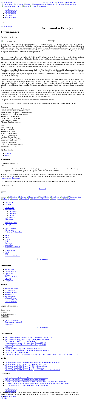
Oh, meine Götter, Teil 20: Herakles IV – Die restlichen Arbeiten (26, 366)
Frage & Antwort (10, 228)
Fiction (7, 235)
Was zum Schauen (11, 292)
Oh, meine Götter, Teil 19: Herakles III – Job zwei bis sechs (24, 368)
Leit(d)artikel (9, 202)
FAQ (6, 254)
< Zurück (8, 153)
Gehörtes (12, 215)
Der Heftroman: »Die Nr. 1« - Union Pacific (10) (21, 341)
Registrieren (9, 324)
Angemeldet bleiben (7, 314)
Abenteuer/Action (11, 223)
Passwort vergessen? (11, 320)
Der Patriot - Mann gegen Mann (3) (16, 352)
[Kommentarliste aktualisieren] (10, 159)
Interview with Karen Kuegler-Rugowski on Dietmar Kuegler (25, 380)
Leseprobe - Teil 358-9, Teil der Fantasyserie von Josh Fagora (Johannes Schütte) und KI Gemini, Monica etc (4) (42, 354)
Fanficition (8, 243)
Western (7, 221)
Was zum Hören (10, 294)
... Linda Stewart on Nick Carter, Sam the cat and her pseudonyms (26, 385)
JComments (42, 189)
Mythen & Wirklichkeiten (13, 232)
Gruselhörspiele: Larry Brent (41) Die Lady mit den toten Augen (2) (27, 350)
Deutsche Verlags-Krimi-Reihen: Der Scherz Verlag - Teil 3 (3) (25, 345)
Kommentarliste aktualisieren (10, 178)
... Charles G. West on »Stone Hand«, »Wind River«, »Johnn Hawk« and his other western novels (37, 383)
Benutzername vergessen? (13, 322)
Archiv (7, 252)
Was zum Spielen (10, 296)
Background (9, 281)
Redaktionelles (10, 250)
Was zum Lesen (10, 290)
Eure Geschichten (11, 302)
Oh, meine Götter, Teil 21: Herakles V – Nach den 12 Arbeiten (25, 364)
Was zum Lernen (10, 298)
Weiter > (8, 155)
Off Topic (8, 225)
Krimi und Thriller (11, 271)
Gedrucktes (13, 211)
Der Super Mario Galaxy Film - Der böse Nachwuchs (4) (23, 348)
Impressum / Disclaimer (12, 256)
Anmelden (5, 316)
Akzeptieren (4, 396)
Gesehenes (12, 213)
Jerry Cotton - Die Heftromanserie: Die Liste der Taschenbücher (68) (27, 339)
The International (10, 17)
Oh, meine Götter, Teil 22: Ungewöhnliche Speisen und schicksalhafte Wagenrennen (32, 362)
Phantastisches (9, 208)
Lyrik (6, 241)
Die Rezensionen (10, 12)
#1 (1, 163)
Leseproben (9, 245)
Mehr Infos (3, 398)
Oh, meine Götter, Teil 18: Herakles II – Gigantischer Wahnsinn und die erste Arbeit (32, 370)
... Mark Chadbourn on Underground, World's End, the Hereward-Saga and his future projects (35, 381)
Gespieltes (12, 217)
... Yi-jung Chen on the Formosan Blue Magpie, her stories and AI (26, 378)
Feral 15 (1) (9, 347)
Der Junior (8, 15)
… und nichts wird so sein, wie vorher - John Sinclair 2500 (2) (25, 343)
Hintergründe (9, 230)
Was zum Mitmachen (12, 300)
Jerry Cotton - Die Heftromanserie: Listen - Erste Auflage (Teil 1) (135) (28, 337)
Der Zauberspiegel (11, 10)
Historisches (9, 219)
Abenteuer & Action (11, 277)
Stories (7, 237)
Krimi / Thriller (10, 210)
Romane (7, 239)
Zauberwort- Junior (11, 289)
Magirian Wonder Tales (12, 247)
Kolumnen (8, 204)
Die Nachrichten (10, 13)
